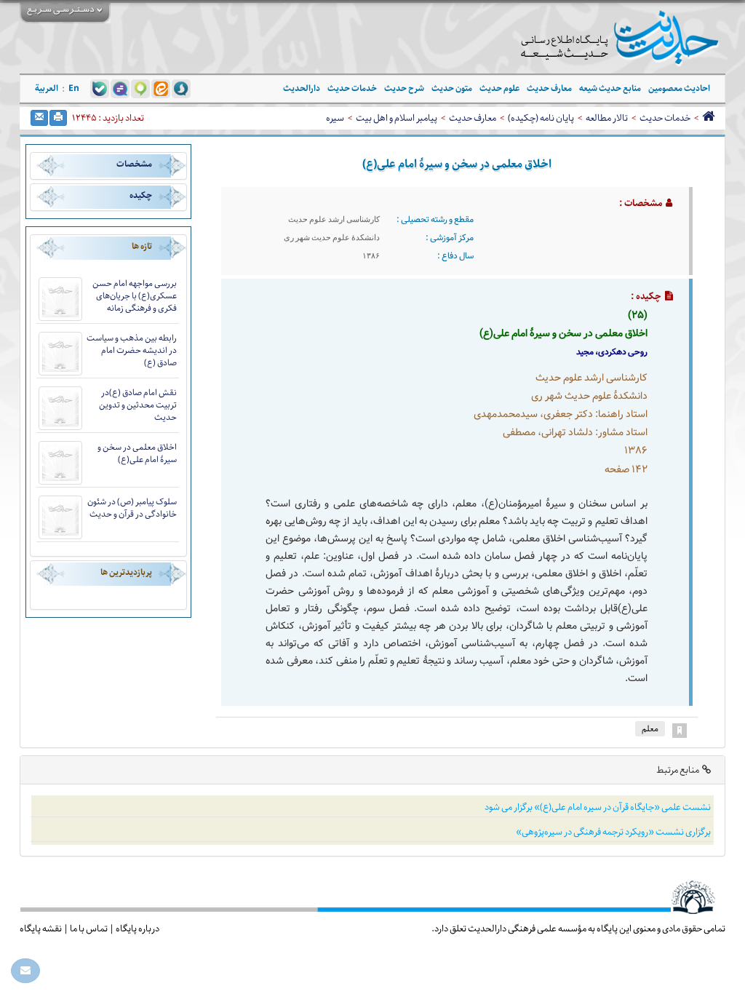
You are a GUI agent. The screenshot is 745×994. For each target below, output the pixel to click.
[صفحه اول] (708, 118)
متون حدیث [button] (451, 88)
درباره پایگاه (137, 928)
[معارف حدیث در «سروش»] (181, 88)
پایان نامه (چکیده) (541, 118)
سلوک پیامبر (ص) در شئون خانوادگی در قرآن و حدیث (132, 508)
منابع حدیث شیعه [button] (610, 88)
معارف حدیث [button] (549, 88)
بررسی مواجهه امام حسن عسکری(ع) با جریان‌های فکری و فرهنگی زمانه (134, 296)
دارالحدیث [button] (301, 88)
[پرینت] (58, 118)
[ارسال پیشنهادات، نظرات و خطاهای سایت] (25, 970)
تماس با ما (89, 928)
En (73, 88)
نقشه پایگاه (41, 928)
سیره (335, 118)
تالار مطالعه (607, 118)
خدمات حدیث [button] (352, 88)
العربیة (46, 88)
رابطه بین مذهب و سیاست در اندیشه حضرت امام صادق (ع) (132, 350)
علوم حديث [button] (499, 88)
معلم (650, 729)
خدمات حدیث (665, 118)
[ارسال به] (39, 118)
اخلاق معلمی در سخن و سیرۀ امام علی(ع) (137, 453)
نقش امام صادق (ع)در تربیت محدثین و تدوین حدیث (138, 405)
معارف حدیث (472, 118)
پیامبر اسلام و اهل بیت (396, 118)
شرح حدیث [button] (404, 88)
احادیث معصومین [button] (679, 88)
